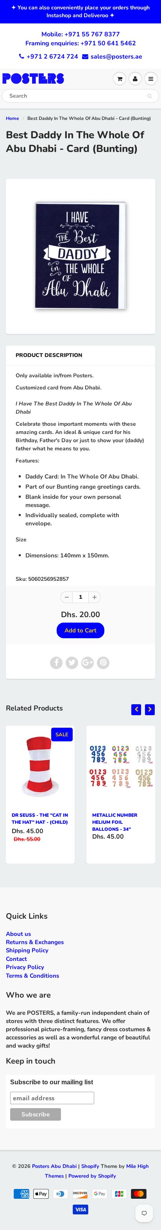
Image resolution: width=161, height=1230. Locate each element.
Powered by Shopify (92, 1176)
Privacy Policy (25, 967)
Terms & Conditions (32, 976)
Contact (16, 959)
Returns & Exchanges (35, 942)
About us (18, 934)
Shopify (90, 1166)
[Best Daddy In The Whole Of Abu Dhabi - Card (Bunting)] (80, 255)
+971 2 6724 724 (52, 56)
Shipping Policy (27, 950)
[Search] (149, 96)
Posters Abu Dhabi (54, 1166)
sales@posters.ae (116, 56)
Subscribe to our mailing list (51, 1082)
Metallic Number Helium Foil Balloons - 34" (114, 822)
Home (12, 118)
